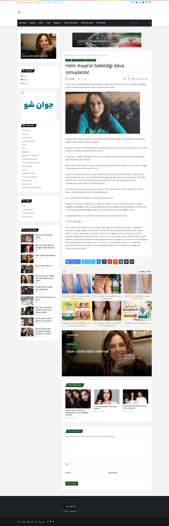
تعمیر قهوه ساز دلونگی (69, 511)
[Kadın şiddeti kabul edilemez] (27, 258)
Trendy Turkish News (71, 23)
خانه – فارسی (57, 2)
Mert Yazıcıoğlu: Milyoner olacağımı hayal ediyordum (45, 246)
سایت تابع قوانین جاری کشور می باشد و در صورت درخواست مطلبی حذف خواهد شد (106, 31)
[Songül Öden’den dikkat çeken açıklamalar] (27, 290)
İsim (67, 464)
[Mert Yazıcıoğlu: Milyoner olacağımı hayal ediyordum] (27, 248)
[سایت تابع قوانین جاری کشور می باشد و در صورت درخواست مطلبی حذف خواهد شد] (106, 40)
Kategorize (56, 23)
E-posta (68, 473)
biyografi (32, 23)
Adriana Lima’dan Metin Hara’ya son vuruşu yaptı (134, 407)
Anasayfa (70, 55)
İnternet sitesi (112, 473)
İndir (48, 23)
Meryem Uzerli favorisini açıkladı (44, 236)
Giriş (23, 206)
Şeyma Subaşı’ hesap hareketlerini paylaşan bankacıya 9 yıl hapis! (43, 331)
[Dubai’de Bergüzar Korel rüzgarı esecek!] (106, 396)
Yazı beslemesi (27, 209)
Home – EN (39, 2)
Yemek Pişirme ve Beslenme (32, 187)
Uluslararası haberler (29, 177)
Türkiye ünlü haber (87, 23)
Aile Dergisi (22, 23)
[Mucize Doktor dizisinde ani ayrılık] (27, 300)
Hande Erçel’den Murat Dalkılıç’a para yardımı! (43, 319)
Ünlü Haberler (100, 23)
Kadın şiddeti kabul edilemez (87, 352)
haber (41, 23)
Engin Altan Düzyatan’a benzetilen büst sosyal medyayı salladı (43, 310)
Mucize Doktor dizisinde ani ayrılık (45, 298)
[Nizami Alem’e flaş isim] (27, 269)
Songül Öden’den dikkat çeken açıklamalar (43, 288)
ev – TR (48, 2)
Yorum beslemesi (28, 213)
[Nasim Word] (20, 12)
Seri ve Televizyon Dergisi (31, 163)
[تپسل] (22, 93)
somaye (72, 79)
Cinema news (27, 138)
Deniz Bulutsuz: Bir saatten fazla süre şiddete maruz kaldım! (45, 278)
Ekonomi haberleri (28, 141)
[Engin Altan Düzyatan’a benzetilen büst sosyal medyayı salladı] (27, 310)
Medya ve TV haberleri (30, 155)
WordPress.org (27, 217)
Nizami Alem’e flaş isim (43, 266)
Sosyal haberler (27, 166)
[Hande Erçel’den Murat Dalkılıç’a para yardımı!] (27, 321)
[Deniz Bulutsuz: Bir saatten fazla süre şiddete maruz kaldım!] (27, 279)
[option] (107, 353)
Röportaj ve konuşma (29, 159)
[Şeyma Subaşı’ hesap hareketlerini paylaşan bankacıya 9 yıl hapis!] (27, 332)
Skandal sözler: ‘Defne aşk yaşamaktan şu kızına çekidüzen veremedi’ (76, 412)
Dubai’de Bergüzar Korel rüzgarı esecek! (105, 407)
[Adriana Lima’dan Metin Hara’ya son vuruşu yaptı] (135, 396)
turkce (77, 55)
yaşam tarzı (26, 184)
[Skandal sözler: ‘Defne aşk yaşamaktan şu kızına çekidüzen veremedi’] (78, 398)
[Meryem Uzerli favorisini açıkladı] (27, 238)
